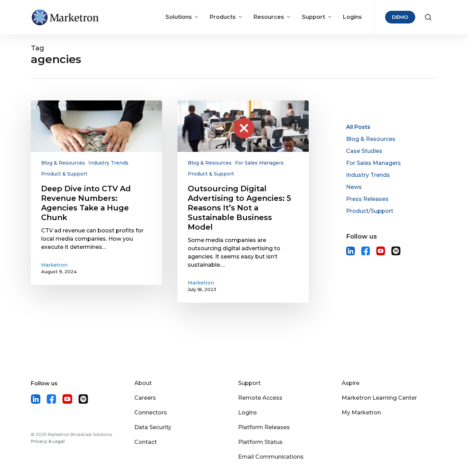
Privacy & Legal (48, 441)
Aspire (350, 383)
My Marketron (361, 412)
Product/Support (369, 211)
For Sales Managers (259, 163)
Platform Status (260, 442)
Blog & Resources (63, 163)
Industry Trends (108, 163)
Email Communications (271, 456)
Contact (145, 442)
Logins (247, 412)
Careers (145, 398)
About (143, 383)
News (354, 187)
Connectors (150, 412)
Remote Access (260, 398)
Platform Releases (264, 427)
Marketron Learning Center (379, 398)
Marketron (54, 265)
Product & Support (64, 174)
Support (249, 383)
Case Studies (364, 151)
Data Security (152, 427)
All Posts (358, 127)
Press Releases (367, 199)
